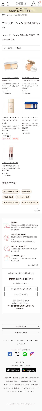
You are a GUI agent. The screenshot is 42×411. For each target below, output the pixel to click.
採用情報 (15, 378)
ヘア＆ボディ (21, 340)
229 (8, 136)
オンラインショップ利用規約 (12, 385)
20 (28, 133)
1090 (8, 176)
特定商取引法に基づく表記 (28, 381)
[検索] (8, 3)
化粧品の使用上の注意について (30, 378)
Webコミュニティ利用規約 (30, 385)
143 (8, 93)
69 (28, 93)
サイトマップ (31, 391)
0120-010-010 (24, 279)
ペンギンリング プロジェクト (16, 391)
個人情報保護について (12, 381)
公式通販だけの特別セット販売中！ (21, 9)
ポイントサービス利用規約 (11, 388)
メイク (13, 340)
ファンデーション (12, 15)
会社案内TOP (7, 378)
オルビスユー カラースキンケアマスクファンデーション (10, 120)
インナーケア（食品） (33, 340)
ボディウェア (21, 344)
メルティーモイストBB (10, 163)
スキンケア (5, 340)
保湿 (19, 15)
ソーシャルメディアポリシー (29, 388)
